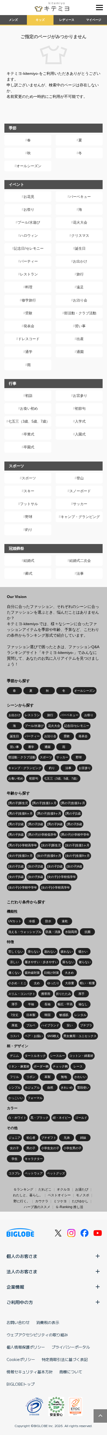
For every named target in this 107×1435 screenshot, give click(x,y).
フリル (14, 1076)
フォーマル (35, 1098)
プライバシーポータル (71, 1347)
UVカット (14, 921)
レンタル (80, 1015)
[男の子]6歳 (16, 834)
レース (78, 1066)
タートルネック (35, 1055)
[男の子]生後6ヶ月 (20, 813)
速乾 (65, 921)
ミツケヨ (60, 1201)
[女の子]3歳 (55, 866)
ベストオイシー (59, 1195)
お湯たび (81, 1189)
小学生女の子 (50, 1148)
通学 (28, 352)
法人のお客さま (22, 1271)
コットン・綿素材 (81, 1055)
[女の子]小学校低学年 (61, 876)
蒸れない (50, 951)
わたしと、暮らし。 (28, 1195)
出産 (80, 339)
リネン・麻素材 (18, 1066)
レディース (66, 19)
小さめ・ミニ (17, 983)
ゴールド (81, 1117)
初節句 (80, 408)
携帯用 (45, 993)
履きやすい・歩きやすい (41, 962)
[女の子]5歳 (16, 876)
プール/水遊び (29, 222)
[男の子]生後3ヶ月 (73, 803)
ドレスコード (29, 339)
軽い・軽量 (87, 983)
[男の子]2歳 (16, 824)
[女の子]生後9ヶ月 (77, 855)
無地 (64, 1076)
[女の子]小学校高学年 (55, 887)
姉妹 (83, 1137)
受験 (28, 313)
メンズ (13, 19)
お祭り (29, 209)
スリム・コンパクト (21, 993)
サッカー (80, 504)
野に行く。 (21, 1201)
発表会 (29, 326)
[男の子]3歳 (35, 824)
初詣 (28, 396)
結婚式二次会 (80, 561)
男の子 (30, 1148)
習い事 (80, 326)
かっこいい (15, 1098)
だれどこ (45, 1189)
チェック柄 (60, 1066)
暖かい (83, 951)
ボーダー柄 (41, 1066)
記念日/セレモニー (29, 248)
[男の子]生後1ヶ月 (44, 803)
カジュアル (32, 1087)
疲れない (67, 951)
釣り (28, 530)
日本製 (30, 1015)
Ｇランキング (23, 1189)
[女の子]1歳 (16, 866)
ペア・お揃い (34, 1036)
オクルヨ (63, 1189)
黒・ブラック (39, 1117)
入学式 (80, 421)
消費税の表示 (47, 1322)
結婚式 (29, 561)
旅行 (80, 274)
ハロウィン (29, 236)
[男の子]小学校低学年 (42, 834)
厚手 (81, 993)
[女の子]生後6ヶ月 (49, 855)
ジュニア (15, 1137)
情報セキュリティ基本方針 (30, 1371)
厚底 (15, 1025)
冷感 (32, 921)
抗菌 (88, 931)
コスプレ (15, 1173)
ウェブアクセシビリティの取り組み (37, 1334)
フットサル (29, 504)
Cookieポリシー (21, 1359)
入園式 (80, 434)
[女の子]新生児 (51, 845)
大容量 (69, 983)
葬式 (28, 573)
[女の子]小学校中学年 (22, 887)
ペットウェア (34, 1173)
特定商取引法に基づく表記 (65, 1359)
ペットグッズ (56, 1173)
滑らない (34, 951)
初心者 (30, 1137)
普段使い (83, 1087)
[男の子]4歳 (55, 824)
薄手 (15, 1004)
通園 (80, 352)
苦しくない (15, 951)
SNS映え (53, 1036)
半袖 (31, 1004)
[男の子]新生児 (18, 803)
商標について (70, 1371)
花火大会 (80, 222)
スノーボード (80, 491)
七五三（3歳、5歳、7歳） (29, 421)
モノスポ (82, 1195)
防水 (48, 921)
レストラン (29, 274)
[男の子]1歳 (73, 813)
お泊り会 (80, 300)
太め (37, 983)
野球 (28, 517)
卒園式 (29, 447)
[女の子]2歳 (35, 866)
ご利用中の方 (20, 1302)
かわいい (80, 1076)
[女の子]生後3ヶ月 (20, 855)
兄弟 (67, 1137)
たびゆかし (80, 1201)
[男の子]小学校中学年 (75, 834)
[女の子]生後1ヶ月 (77, 845)
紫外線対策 (32, 972)
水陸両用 (71, 931)
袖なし (83, 1004)
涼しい (14, 962)
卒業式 (29, 434)
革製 (47, 1076)
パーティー (29, 261)
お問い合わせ (18, 1322)
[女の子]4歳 (74, 866)
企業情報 (15, 1286)
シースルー (57, 1055)
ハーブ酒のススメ (37, 1207)
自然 (50, 1087)
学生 (15, 1158)
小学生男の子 (72, 1148)
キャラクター (34, 1158)
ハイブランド (50, 1025)
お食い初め (29, 408)
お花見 (29, 197)
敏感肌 (63, 1015)
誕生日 (80, 248)
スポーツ (29, 478)
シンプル (15, 1087)
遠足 (80, 287)
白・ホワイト (17, 1117)
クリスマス (80, 236)
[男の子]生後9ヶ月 (49, 813)
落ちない (68, 962)
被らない (85, 962)
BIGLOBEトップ (21, 1384)
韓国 (47, 1015)
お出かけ (80, 261)
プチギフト (48, 1137)
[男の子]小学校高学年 (22, 845)
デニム (14, 1055)
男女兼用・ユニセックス (80, 1036)
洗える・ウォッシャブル (24, 931)
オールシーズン (28, 166)
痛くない (15, 972)
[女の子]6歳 (35, 876)
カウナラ (41, 1201)
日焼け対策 (51, 972)
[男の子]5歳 (74, 824)
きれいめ (67, 1087)
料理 (28, 287)
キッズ (40, 19)
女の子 (14, 1148)
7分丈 (14, 1015)
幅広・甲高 (65, 1004)
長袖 (47, 1004)
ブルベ (30, 1025)
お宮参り (80, 396)
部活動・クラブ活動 (80, 313)
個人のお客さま (22, 1256)
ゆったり (53, 983)
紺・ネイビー (62, 1117)
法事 (80, 573)
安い (70, 1025)
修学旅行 (29, 300)
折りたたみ (63, 993)
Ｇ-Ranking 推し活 (69, 1207)
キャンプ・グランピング (80, 517)
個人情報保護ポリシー (26, 1347)
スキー (29, 491)
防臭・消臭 (53, 931)
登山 (80, 478)
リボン (30, 1076)
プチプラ (86, 1025)
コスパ (14, 1036)
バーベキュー (80, 197)
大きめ (69, 972)
